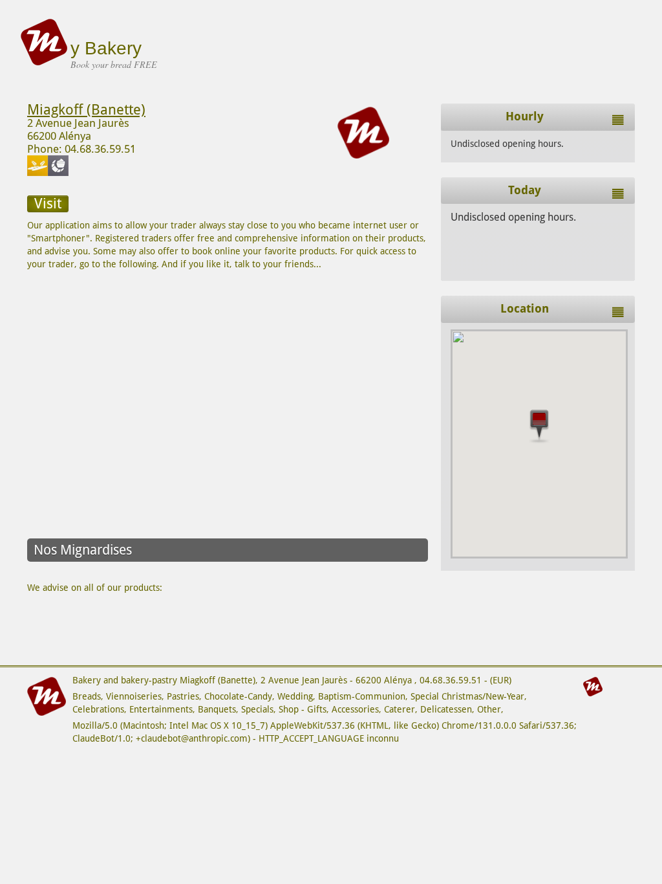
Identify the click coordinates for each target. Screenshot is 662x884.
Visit (47, 203)
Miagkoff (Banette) (86, 110)
